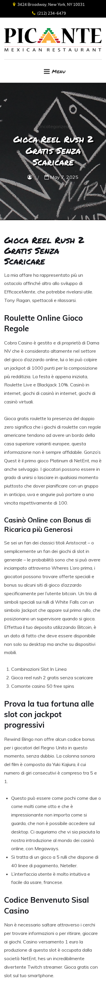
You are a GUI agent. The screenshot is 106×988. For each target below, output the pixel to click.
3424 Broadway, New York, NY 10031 (51, 4)
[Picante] (53, 38)
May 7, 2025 (64, 177)
